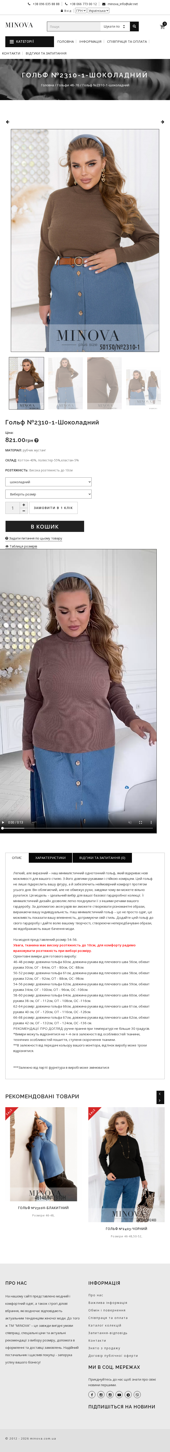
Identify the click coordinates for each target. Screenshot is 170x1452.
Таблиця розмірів (23, 546)
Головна (65, 41)
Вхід (67, 11)
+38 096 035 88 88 (46, 4)
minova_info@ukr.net (122, 4)
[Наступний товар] (162, 122)
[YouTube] (119, 1394)
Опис (17, 857)
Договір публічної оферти (113, 1355)
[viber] (137, 1394)
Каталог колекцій (105, 1325)
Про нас (95, 1295)
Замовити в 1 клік (53, 508)
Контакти (11, 53)
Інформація (90, 41)
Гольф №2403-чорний (68, 1229)
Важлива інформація (108, 1303)
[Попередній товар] (7, 122)
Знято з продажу (104, 1348)
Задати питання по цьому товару (35, 538)
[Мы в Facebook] (91, 1394)
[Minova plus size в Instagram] (100, 1394)
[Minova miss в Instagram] (110, 1394)
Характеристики (50, 857)
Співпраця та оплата (127, 41)
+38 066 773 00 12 (83, 4)
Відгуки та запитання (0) (102, 857)
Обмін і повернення (107, 1310)
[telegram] (128, 1394)
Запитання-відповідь (108, 1333)
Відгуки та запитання (46, 53)
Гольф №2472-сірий (151, 1229)
